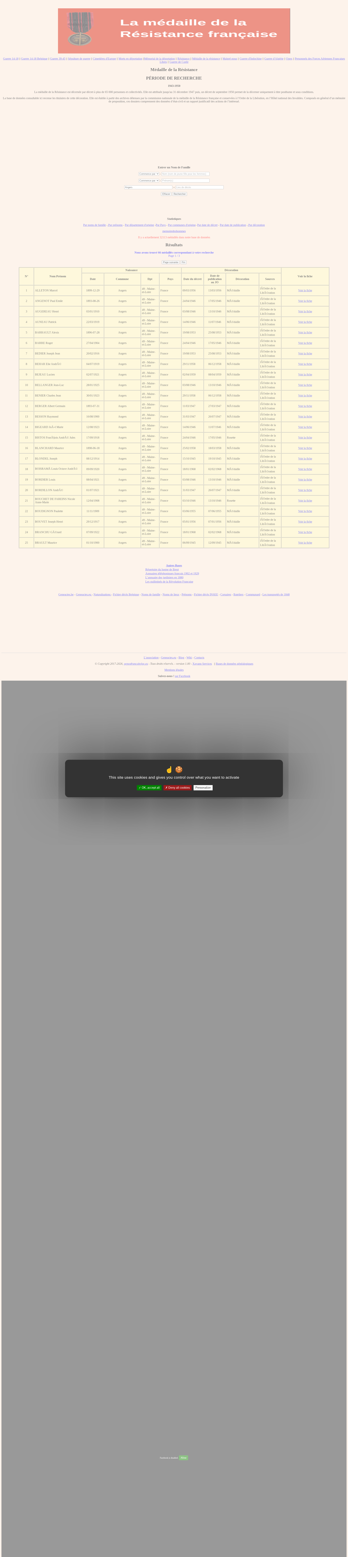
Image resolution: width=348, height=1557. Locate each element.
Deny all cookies (179, 787)
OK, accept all (150, 787)
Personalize (203, 787)
